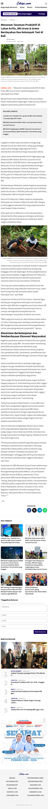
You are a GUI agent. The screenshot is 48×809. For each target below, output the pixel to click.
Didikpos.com (12, 792)
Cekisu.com (6, 88)
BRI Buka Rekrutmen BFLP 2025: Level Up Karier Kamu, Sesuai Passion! (35, 540)
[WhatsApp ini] (45, 510)
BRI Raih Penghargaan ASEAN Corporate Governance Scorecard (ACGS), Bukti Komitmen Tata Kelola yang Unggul (22, 131)
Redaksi (12, 778)
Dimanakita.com (35, 792)
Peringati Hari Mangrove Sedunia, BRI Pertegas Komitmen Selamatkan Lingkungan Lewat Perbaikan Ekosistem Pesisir (36, 565)
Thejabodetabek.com (35, 795)
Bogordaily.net (12, 781)
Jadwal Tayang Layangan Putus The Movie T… (28, 674)
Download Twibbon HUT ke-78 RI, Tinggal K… (27, 683)
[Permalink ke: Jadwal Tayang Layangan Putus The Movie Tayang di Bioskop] (24, 655)
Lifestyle (14, 680)
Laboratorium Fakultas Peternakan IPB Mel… (26, 692)
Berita (13, 689)
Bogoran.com (35, 785)
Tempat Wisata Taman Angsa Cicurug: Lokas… (26, 701)
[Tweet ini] (34, 510)
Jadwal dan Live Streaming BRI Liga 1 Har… (28, 710)
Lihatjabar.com (12, 795)
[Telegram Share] (39, 510)
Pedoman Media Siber (35, 778)
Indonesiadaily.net (35, 781)
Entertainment (16, 671)
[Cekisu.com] (24, 3)
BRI (3, 501)
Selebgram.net (12, 785)
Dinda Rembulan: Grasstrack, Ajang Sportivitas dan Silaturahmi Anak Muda (36, 590)
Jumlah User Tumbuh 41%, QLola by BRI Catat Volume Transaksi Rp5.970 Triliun (11, 540)
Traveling (14, 698)
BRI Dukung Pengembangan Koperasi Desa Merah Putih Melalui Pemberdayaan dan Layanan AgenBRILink (11, 590)
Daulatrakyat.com (35, 788)
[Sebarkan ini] (29, 510)
